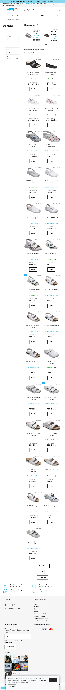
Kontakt (36, 607)
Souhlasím (53, 680)
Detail (33, 89)
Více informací (24, 682)
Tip (13, 44)
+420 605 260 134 (14, 608)
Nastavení (12, 686)
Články (36, 609)
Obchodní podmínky (39, 616)
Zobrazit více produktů (42, 45)
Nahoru (43, 577)
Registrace (59, 5)
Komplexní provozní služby (41, 621)
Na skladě (13, 36)
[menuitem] (11, 15)
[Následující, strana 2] (42, 572)
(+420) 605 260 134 (22, 1)
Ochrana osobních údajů (41, 618)
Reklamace (37, 611)
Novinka (13, 42)
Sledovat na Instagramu (21, 674)
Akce (13, 39)
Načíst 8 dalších (42, 566)
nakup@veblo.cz (49, 1)
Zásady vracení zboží (40, 614)
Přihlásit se (10, 646)
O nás (35, 604)
